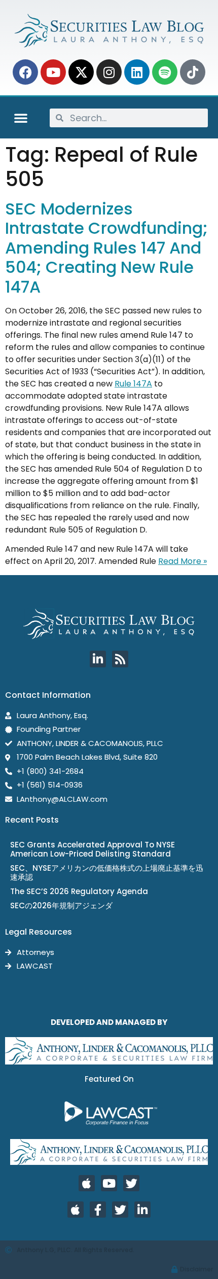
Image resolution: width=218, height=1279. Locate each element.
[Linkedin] (137, 72)
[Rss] (120, 659)
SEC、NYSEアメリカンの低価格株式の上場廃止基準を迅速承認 (106, 872)
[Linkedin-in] (98, 659)
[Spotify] (164, 72)
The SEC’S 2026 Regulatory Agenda (79, 891)
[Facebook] (25, 72)
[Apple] (87, 1183)
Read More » (182, 561)
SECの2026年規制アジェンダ (61, 905)
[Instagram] (109, 72)
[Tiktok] (192, 72)
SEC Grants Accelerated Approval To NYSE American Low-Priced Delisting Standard (92, 849)
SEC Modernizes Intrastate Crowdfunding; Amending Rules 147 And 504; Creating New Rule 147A (106, 247)
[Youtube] (53, 72)
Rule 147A (133, 383)
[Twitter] (131, 1183)
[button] (20, 117)
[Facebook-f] (98, 1209)
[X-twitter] (81, 72)
